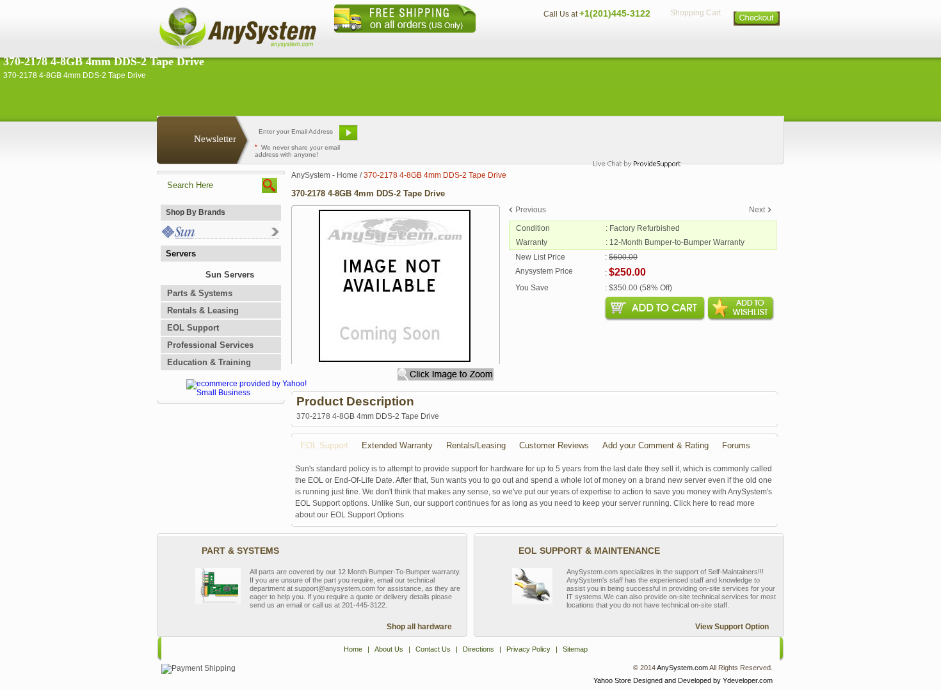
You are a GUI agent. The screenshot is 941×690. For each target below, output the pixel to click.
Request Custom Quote (721, 137)
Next (757, 209)
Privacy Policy (694, 42)
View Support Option (732, 626)
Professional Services (210, 345)
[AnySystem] (237, 47)
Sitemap (757, 42)
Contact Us (564, 42)
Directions (626, 42)
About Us (505, 42)
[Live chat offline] (631, 137)
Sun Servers (229, 274)
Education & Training (209, 362)
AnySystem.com (682, 667)
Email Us (394, 137)
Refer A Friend (463, 137)
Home (453, 42)
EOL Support (193, 328)
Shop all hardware (419, 626)
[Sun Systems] (220, 236)
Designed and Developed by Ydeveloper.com (703, 680)
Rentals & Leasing (203, 310)
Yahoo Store (612, 680)
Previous (530, 209)
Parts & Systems (199, 293)
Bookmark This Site (547, 137)
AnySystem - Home (324, 175)
